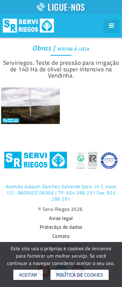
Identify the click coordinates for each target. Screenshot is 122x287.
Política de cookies (79, 275)
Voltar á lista (73, 49)
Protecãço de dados (61, 227)
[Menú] (111, 26)
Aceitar (28, 275)
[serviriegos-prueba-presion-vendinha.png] (30, 105)
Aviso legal (61, 218)
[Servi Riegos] (28, 25)
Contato (61, 236)
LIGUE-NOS (66, 7)
